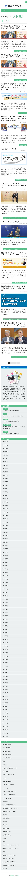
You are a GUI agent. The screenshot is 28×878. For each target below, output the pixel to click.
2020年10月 (5, 535)
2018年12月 (5, 585)
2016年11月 (5, 669)
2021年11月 (5, 492)
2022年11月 (5, 455)
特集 (25, 145)
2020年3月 (5, 555)
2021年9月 (5, 498)
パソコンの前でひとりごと (9, 791)
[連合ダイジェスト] (14, 7)
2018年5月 (5, 609)
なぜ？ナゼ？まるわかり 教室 (10, 768)
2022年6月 (5, 468)
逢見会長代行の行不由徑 (21, 179)
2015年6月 (5, 726)
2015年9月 (5, 716)
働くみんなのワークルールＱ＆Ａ (10, 808)
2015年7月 (5, 723)
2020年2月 (5, 559)
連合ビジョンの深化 (8, 149)
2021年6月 (5, 508)
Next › (18, 363)
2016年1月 (5, 703)
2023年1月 (5, 448)
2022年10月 (5, 458)
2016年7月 (5, 682)
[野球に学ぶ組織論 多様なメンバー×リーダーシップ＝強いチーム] (14, 344)
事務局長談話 (6, 801)
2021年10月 (5, 495)
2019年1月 (5, 582)
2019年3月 (5, 575)
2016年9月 (5, 676)
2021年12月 (5, 488)
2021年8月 (5, 502)
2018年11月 (5, 589)
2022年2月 (5, 482)
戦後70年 (5, 821)
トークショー (6, 788)
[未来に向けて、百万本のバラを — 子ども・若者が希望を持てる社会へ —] (14, 203)
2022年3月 (5, 478)
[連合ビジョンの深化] (14, 164)
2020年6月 (5, 545)
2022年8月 (5, 461)
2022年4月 (5, 475)
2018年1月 (5, 622)
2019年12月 (5, 565)
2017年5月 (5, 649)
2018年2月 (5, 619)
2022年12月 (5, 451)
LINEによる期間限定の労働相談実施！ (11, 410)
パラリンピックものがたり (9, 794)
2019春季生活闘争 (7, 744)
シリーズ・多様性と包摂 (8, 784)
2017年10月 (5, 632)
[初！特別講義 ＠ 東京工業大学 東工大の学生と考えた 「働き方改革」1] (14, 306)
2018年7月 (5, 602)
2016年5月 (5, 689)
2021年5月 (5, 512)
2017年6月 (5, 646)
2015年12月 (5, 706)
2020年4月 (5, 552)
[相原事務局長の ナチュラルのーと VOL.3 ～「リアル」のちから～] (14, 267)
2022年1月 (5, 485)
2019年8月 (5, 569)
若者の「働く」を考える (10, 222)
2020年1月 (5, 562)
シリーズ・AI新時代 (7, 781)
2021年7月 (5, 505)
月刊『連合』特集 (7, 218)
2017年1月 (5, 662)
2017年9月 (5, 636)
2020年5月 (5, 548)
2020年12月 (5, 528)
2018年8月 (5, 599)
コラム (4, 778)
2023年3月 (5, 441)
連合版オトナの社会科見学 (9, 865)
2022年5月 (5, 471)
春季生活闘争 (6, 828)
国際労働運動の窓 (7, 818)
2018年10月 (5, 592)
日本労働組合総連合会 (14, 875)
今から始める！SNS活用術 (9, 804)
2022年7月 (5, 465)
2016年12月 (5, 666)
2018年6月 (5, 605)
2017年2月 (5, 659)
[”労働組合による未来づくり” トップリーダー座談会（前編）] (14, 67)
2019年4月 (5, 572)
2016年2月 (5, 699)
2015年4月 (5, 733)
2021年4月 (5, 515)
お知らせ (5, 764)
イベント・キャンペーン (8, 774)
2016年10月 (5, 672)
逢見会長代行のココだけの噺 (9, 855)
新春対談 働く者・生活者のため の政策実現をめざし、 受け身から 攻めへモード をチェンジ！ (14, 118)
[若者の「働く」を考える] (14, 237)
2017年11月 (5, 629)
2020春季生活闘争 (7, 747)
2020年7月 (5, 542)
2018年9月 (5, 595)
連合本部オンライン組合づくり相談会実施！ (13, 416)
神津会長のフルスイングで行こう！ (19, 218)
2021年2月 (5, 522)
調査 (4, 851)
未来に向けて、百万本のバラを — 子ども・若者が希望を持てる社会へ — (13, 185)
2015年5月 (5, 729)
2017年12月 (5, 626)
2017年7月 (5, 642)
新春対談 (16, 51)
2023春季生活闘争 (7, 758)
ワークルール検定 (7, 798)
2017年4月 (5, 652)
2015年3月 (5, 736)
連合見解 (5, 868)
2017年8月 (5, 639)
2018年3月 (5, 615)
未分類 (4, 838)
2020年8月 (5, 538)
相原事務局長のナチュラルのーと (19, 282)
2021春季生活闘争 (7, 751)
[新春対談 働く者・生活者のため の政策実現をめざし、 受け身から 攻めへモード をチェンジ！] (14, 132)
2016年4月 (5, 692)
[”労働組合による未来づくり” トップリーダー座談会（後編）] (14, 38)
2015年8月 (5, 719)
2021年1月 (5, 525)
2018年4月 (5, 612)
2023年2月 (5, 445)
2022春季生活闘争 (7, 754)
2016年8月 (5, 679)
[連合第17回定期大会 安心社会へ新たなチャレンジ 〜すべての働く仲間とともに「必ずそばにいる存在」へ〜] (14, 100)
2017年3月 (5, 656)
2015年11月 (5, 709)
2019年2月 (5, 579)
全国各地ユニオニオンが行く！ (10, 811)
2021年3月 (5, 518)
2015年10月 (5, 713)
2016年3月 (5, 696)
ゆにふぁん (5, 771)
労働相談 (5, 814)
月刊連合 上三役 (22, 51)
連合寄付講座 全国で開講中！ (10, 861)
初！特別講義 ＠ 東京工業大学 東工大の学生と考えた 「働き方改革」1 (13, 288)
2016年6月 (5, 686)
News (4, 761)
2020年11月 (5, 532)
